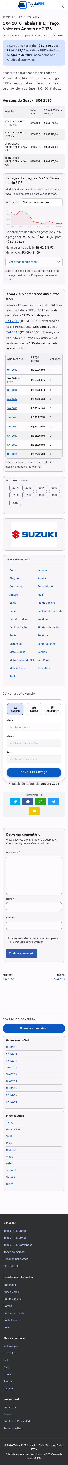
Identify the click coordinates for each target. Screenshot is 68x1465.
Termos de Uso (13, 1428)
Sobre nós (10, 1407)
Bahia (12, 603)
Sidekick (10, 1177)
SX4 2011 (12, 426)
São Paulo (44, 660)
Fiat (6, 1360)
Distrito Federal (18, 619)
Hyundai (8, 1388)
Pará (12, 676)
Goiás (13, 635)
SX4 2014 (12, 399)
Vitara (9, 1156)
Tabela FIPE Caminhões (18, 1245)
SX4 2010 (12, 435)
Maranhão (15, 643)
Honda (8, 1374)
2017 (15, 487)
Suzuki (21, 17)
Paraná (42, 578)
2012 (15, 495)
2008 (15, 502)
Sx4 (29, 17)
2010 (41, 495)
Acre (12, 570)
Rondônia (43, 619)
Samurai (11, 1170)
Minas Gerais (17, 668)
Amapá (13, 594)
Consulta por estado (16, 1259)
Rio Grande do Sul (48, 627)
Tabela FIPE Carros (15, 1230)
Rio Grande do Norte (50, 611)
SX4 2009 (12, 444)
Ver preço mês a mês (23, 262)
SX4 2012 (12, 417)
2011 (28, 495)
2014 (41, 487)
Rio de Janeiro (46, 603)
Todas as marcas (14, 1252)
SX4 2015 (12, 321)
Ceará (13, 611)
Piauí (41, 594)
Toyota (8, 1381)
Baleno (10, 1163)
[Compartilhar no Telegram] (53, 801)
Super (9, 1184)
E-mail (10, 917)
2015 (28, 487)
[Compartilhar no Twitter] (15, 801)
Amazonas (15, 586)
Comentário (13, 852)
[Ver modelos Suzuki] (34, 534)
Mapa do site (11, 1266)
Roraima (43, 635)
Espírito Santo (18, 627)
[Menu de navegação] (7, 5)
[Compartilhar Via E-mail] (34, 811)
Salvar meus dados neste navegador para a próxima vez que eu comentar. (34, 940)
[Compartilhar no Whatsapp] (40, 801)
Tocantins (44, 668)
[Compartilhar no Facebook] (27, 801)
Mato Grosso (17, 652)
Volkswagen (11, 1346)
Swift (9, 1136)
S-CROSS (11, 1149)
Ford (6, 1367)
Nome (10, 898)
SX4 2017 (12, 332)
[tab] (15, 709)
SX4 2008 (12, 454)
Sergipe (42, 652)
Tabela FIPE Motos (15, 1238)
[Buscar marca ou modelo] (62, 6)
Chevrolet (9, 1353)
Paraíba (42, 570)
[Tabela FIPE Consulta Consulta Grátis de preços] (34, 5)
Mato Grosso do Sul (21, 660)
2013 (54, 487)
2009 (54, 495)
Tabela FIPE (9, 17)
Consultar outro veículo (34, 1028)
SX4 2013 (12, 408)
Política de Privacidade (17, 1421)
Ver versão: (12, 202)
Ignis (9, 1143)
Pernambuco (45, 586)
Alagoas (14, 578)
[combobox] (34, 727)
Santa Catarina (46, 643)
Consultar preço (34, 772)
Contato (8, 1414)
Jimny (9, 1122)
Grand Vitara (13, 1129)
